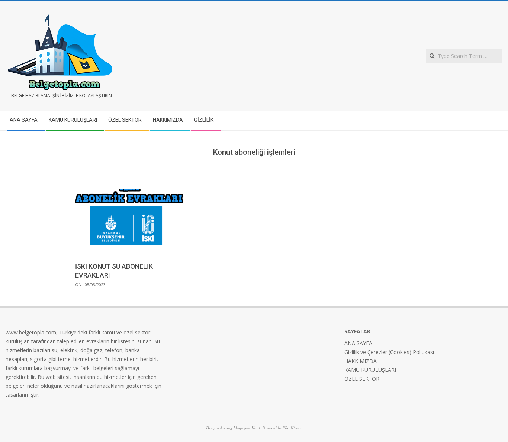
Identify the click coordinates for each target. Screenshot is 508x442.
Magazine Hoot (247, 427)
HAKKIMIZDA (360, 360)
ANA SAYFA (358, 343)
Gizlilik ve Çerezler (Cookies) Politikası (389, 352)
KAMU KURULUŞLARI (370, 369)
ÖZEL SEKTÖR (361, 378)
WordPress (292, 427)
